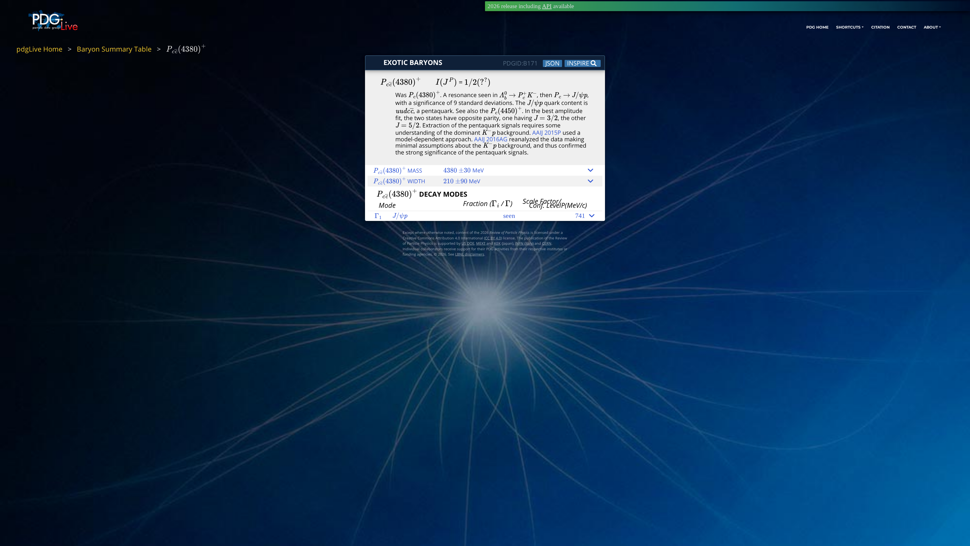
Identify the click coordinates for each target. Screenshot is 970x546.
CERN (546, 243)
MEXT (481, 243)
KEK (497, 243)
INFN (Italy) (524, 243)
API (547, 6)
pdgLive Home (39, 49)
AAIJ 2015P (546, 132)
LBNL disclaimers (469, 254)
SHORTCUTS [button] (848, 27)
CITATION (880, 27)
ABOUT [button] (931, 27)
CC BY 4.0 (493, 238)
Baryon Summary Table (114, 49)
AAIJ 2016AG (490, 139)
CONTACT (906, 27)
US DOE (468, 243)
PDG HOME (817, 27)
